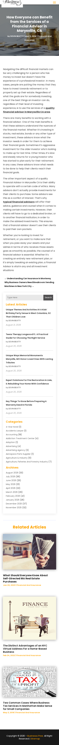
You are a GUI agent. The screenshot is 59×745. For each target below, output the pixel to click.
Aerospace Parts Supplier (18, 454)
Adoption (10, 442)
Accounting (11, 434)
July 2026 (10, 476)
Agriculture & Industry (16, 457)
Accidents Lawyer (14, 430)
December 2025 (14, 503)
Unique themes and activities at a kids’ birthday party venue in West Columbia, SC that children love (28, 313)
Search (48, 297)
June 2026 (11, 480)
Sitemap (35, 738)
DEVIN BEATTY (17, 36)
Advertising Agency (15, 450)
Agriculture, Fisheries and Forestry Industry (27, 461)
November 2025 (14, 507)
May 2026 (10, 484)
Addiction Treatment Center (20, 438)
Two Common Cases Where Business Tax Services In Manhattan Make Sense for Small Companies (27, 706)
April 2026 (10, 488)
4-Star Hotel (12, 426)
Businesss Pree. (35, 735)
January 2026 (12, 499)
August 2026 (12, 472)
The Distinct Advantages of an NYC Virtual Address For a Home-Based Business (25, 649)
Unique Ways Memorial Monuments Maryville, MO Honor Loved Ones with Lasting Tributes (29, 359)
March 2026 (12, 492)
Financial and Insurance (29, 585)
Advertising (11, 446)
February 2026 (13, 496)
